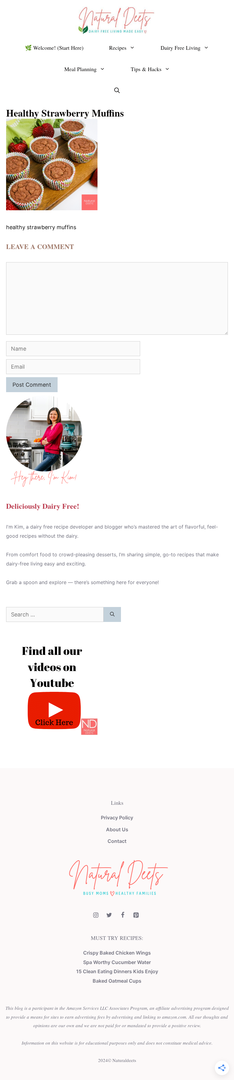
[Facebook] (122, 915)
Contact (117, 841)
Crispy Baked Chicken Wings (117, 953)
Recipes (117, 47)
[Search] (112, 614)
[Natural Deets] (117, 19)
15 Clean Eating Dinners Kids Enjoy (117, 971)
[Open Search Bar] (117, 90)
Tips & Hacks (146, 69)
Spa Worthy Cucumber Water (117, 962)
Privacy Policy (117, 818)
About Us (117, 829)
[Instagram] (95, 915)
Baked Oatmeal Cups (117, 981)
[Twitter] (109, 915)
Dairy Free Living (180, 47)
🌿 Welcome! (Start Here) (54, 47)
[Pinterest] (136, 915)
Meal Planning (80, 69)
